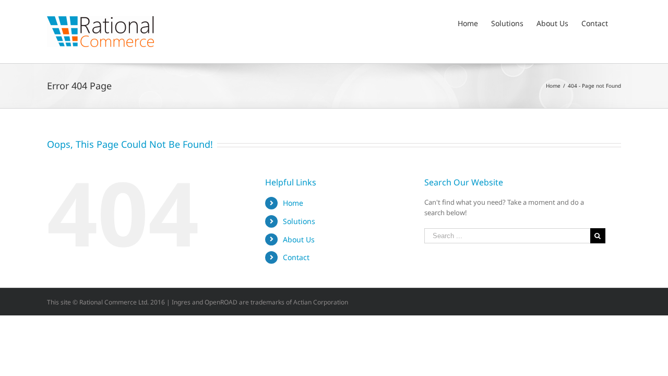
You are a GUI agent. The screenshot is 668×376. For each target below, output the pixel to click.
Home (293, 203)
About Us (299, 239)
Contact (296, 257)
